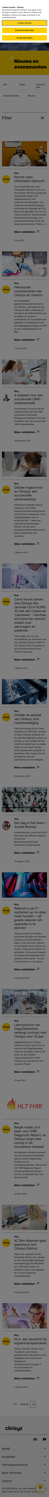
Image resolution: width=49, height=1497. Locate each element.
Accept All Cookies (24, 38)
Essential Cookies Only (24, 30)
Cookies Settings (24, 23)
